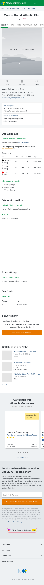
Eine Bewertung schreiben (22, 332)
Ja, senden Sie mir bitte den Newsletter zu (22, 502)
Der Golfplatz (8, 105)
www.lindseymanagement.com (13, 98)
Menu (41, 3)
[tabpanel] (22, 430)
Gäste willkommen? (11, 115)
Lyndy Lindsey (23, 142)
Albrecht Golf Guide (16, 2)
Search (35, 3)
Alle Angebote (21, 457)
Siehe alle (5, 385)
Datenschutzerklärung (15, 522)
